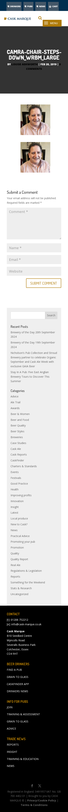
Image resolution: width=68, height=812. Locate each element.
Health (15, 489)
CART (55, 6)
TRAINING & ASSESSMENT (23, 714)
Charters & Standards (24, 466)
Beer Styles (17, 431)
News (14, 530)
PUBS (29, 6)
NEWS (42, 6)
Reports (15, 576)
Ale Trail (15, 402)
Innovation (17, 501)
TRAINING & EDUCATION (23, 759)
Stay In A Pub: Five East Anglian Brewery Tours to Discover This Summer (30, 376)
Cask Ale (16, 449)
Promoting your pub (23, 541)
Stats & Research (21, 588)
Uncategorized (19, 594)
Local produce (19, 518)
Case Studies (18, 443)
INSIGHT (12, 752)
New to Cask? (19, 524)
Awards (15, 408)
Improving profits (21, 495)
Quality (15, 553)
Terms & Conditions (34, 805)
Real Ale (15, 565)
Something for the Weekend (28, 582)
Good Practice (19, 483)
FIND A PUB (14, 669)
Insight (15, 507)
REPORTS (13, 744)
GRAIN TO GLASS (17, 677)
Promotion (17, 547)
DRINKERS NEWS (17, 691)
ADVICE (11, 728)
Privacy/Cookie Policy (41, 800)
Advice (15, 396)
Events (15, 472)
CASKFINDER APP (18, 684)
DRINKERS (15, 6)
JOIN (9, 707)
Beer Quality (18, 425)
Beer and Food (20, 420)
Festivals (16, 478)
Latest (14, 512)
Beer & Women (20, 414)
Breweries (17, 437)
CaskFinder (17, 460)
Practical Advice (20, 536)
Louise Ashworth (25, 64)
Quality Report (19, 559)
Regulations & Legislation (26, 570)
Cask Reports (19, 454)
